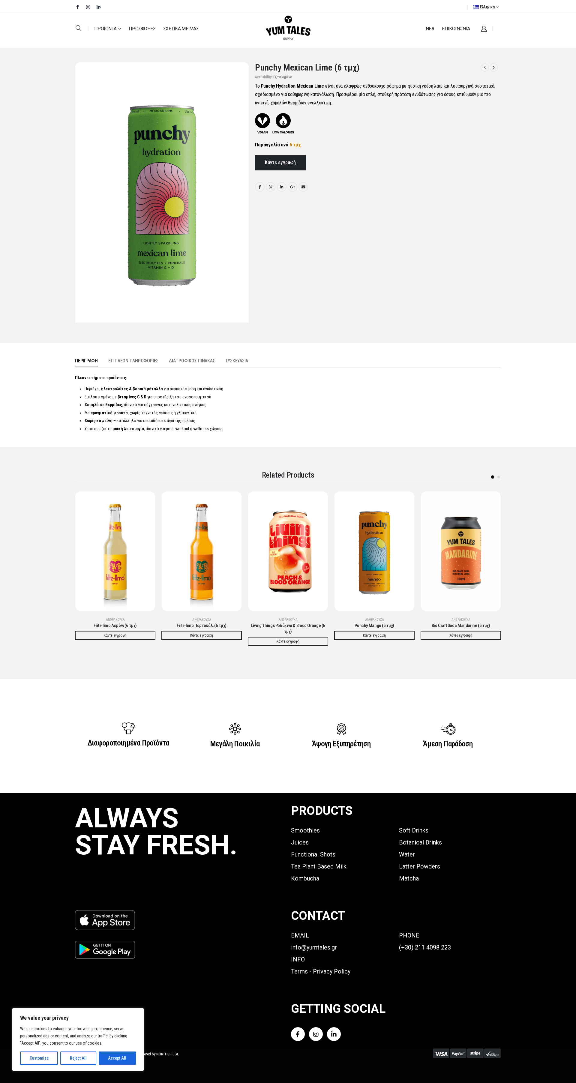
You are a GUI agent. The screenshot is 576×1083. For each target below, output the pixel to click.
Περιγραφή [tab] (86, 361)
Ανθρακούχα (115, 619)
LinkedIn (281, 187)
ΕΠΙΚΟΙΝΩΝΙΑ (456, 29)
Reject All (78, 1058)
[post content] (115, 551)
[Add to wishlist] (146, 500)
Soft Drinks (413, 830)
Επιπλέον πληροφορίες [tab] (133, 361)
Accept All (117, 1058)
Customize (39, 1058)
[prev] (485, 67)
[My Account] (484, 28)
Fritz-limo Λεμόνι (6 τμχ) (115, 625)
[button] (78, 28)
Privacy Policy (331, 971)
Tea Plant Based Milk (318, 866)
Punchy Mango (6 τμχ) (374, 625)
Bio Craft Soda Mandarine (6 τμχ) (461, 625)
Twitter (270, 187)
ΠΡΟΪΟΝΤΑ (105, 29)
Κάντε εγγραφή (280, 162)
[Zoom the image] (105, 913)
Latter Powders (419, 866)
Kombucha (305, 878)
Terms (299, 971)
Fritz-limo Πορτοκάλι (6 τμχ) (201, 625)
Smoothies (305, 830)
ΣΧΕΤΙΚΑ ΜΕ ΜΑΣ (181, 29)
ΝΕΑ (430, 29)
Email (303, 187)
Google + (292, 187)
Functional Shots (313, 854)
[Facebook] (77, 6)
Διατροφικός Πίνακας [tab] (192, 361)
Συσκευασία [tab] (237, 361)
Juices (300, 842)
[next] (494, 67)
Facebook (260, 187)
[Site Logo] (288, 28)
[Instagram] (88, 6)
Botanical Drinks (420, 842)
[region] (78, 1039)
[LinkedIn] (98, 6)
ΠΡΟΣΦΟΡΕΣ (142, 29)
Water (407, 854)
